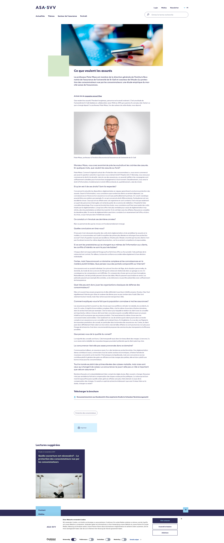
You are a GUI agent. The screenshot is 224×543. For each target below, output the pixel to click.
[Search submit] (148, 14)
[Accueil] (49, 7)
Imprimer (84, 428)
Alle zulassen (165, 521)
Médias (164, 8)
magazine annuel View (93, 96)
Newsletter (174, 8)
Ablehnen (165, 533)
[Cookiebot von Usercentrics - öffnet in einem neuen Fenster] (51, 539)
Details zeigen (134, 539)
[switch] (91, 539)
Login (156, 8)
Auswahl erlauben (165, 527)
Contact (42, 510)
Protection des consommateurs (85, 413)
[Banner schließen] (181, 518)
